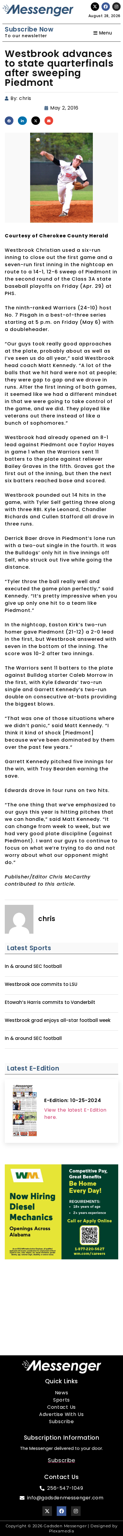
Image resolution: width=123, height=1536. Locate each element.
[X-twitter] (95, 6)
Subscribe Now (29, 29)
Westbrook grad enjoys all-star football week (57, 1020)
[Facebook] (106, 6)
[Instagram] (116, 6)
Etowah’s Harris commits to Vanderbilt (50, 1002)
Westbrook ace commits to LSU (41, 984)
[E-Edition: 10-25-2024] (24, 1111)
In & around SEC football (33, 966)
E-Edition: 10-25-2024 (72, 1100)
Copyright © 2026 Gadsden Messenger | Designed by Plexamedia (62, 1528)
